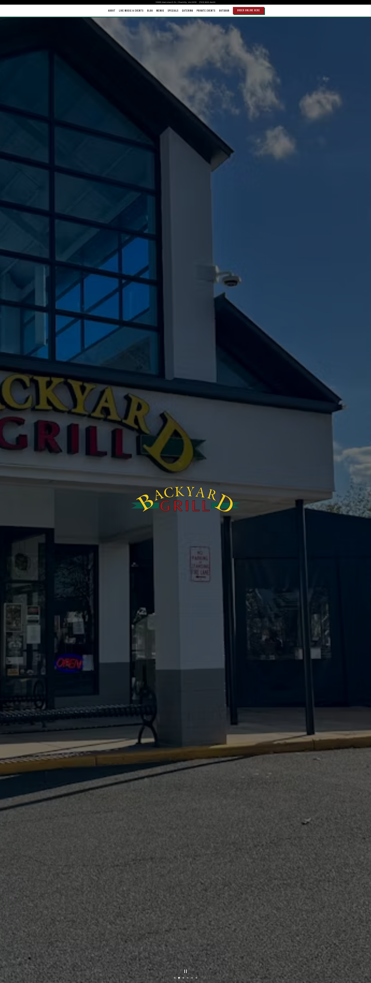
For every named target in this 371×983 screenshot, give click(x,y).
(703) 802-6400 (207, 2)
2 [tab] (179, 977)
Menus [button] (160, 10)
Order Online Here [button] (248, 10)
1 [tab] (174, 977)
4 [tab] (187, 977)
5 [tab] (192, 977)
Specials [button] (173, 10)
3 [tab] (183, 977)
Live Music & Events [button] (131, 10)
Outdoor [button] (224, 10)
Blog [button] (150, 10)
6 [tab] (196, 977)
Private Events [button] (206, 10)
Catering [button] (187, 10)
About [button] (112, 10)
